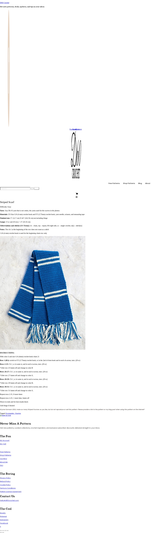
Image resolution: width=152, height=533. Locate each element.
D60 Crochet (4, 3)
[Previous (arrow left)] (1, 532)
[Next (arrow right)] (3, 532)
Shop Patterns (129, 183)
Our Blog (3, 459)
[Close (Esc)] (7, 530)
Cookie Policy (5, 485)
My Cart (3, 444)
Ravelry (3, 513)
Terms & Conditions (8, 488)
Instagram (4, 520)
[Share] (5, 530)
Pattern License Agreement (10, 492)
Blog (140, 183)
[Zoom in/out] (1, 530)
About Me (4, 462)
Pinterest (3, 516)
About (147, 183)
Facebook (4, 523)
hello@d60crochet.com (9, 500)
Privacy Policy (5, 478)
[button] (5, 207)
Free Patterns (114, 183)
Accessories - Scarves (13, 413)
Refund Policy (5, 481)
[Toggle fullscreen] (3, 530)
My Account (4, 440)
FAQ (1, 465)
